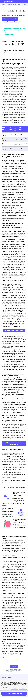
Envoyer (14, 666)
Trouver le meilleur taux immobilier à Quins (15, 28)
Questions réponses (9, 34)
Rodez (15, 464)
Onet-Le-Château (6, 477)
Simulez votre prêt (11, 19)
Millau (20, 464)
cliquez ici (10, 671)
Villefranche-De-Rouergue (17, 475)
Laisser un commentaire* (8, 658)
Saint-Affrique (15, 477)
